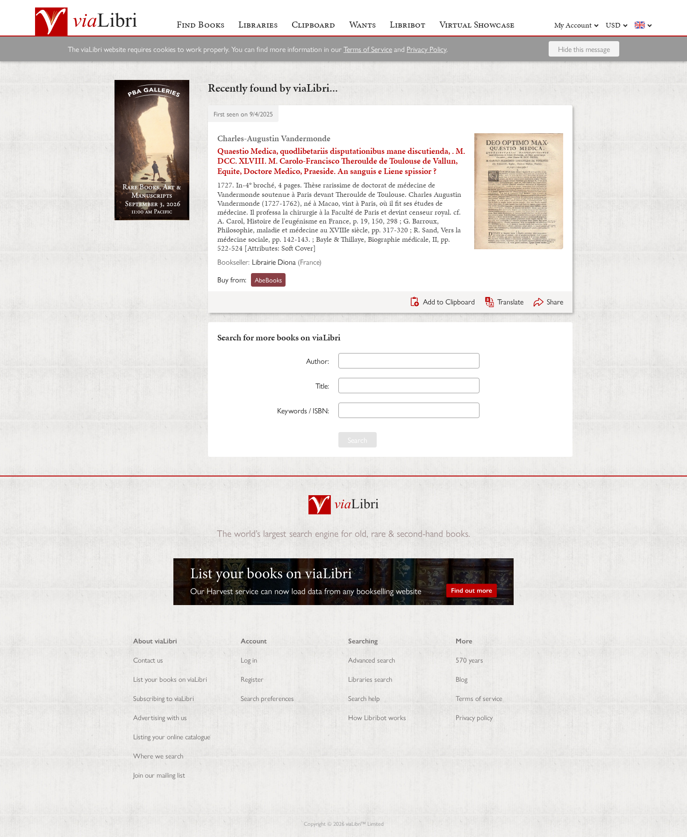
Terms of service (479, 698)
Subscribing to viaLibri (163, 698)
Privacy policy (474, 717)
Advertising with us (160, 717)
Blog (461, 679)
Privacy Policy (426, 48)
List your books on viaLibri (170, 679)
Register (252, 679)
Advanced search (371, 659)
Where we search (158, 755)
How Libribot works (377, 717)
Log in (249, 659)
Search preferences (267, 698)
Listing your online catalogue (171, 736)
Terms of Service (368, 48)
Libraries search (370, 679)
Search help (364, 698)
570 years (469, 659)
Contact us (148, 659)
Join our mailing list (159, 774)
